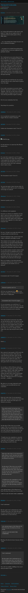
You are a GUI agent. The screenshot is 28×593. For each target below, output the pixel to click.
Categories (7, 583)
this (5, 341)
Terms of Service (5, 586)
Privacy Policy (13, 586)
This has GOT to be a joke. (9, 5)
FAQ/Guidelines (15, 583)
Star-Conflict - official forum (7, 1)
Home (2, 583)
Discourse (9, 589)
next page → (4, 575)
